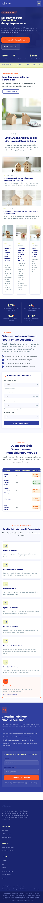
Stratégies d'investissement (17, 40)
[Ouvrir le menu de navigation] (39, 3)
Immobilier (19, 65)
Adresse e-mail (10, 767)
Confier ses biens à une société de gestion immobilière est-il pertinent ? (19, 179)
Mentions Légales (7, 871)
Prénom (7, 758)
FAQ (3, 864)
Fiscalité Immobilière (8, 851)
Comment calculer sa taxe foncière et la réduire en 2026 (21, 255)
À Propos (4, 860)
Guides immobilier (10, 47)
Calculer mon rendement (21, 423)
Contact (4, 867)
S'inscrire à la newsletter (21, 778)
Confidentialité (6, 875)
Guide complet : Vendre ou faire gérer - (35, 253)
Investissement (6, 837)
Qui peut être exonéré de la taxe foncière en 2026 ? (7, 256)
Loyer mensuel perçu (10, 392)
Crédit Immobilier (7, 834)
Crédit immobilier (31, 65)
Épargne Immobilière (8, 847)
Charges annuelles (10, 401)
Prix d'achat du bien (10, 380)
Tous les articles (9, 91)
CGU (3, 878)
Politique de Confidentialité (20, 889)
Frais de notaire (9, 412)
